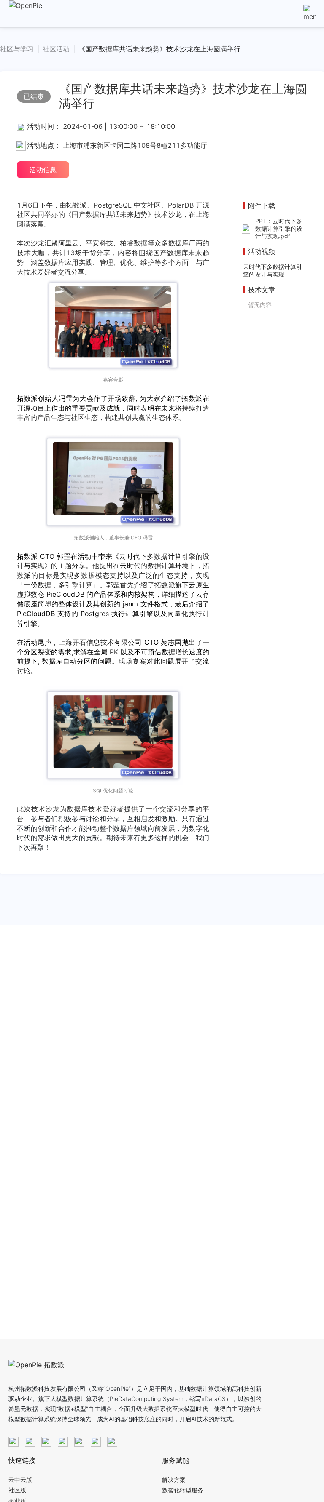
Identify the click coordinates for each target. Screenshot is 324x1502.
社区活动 (56, 49)
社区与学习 (17, 49)
